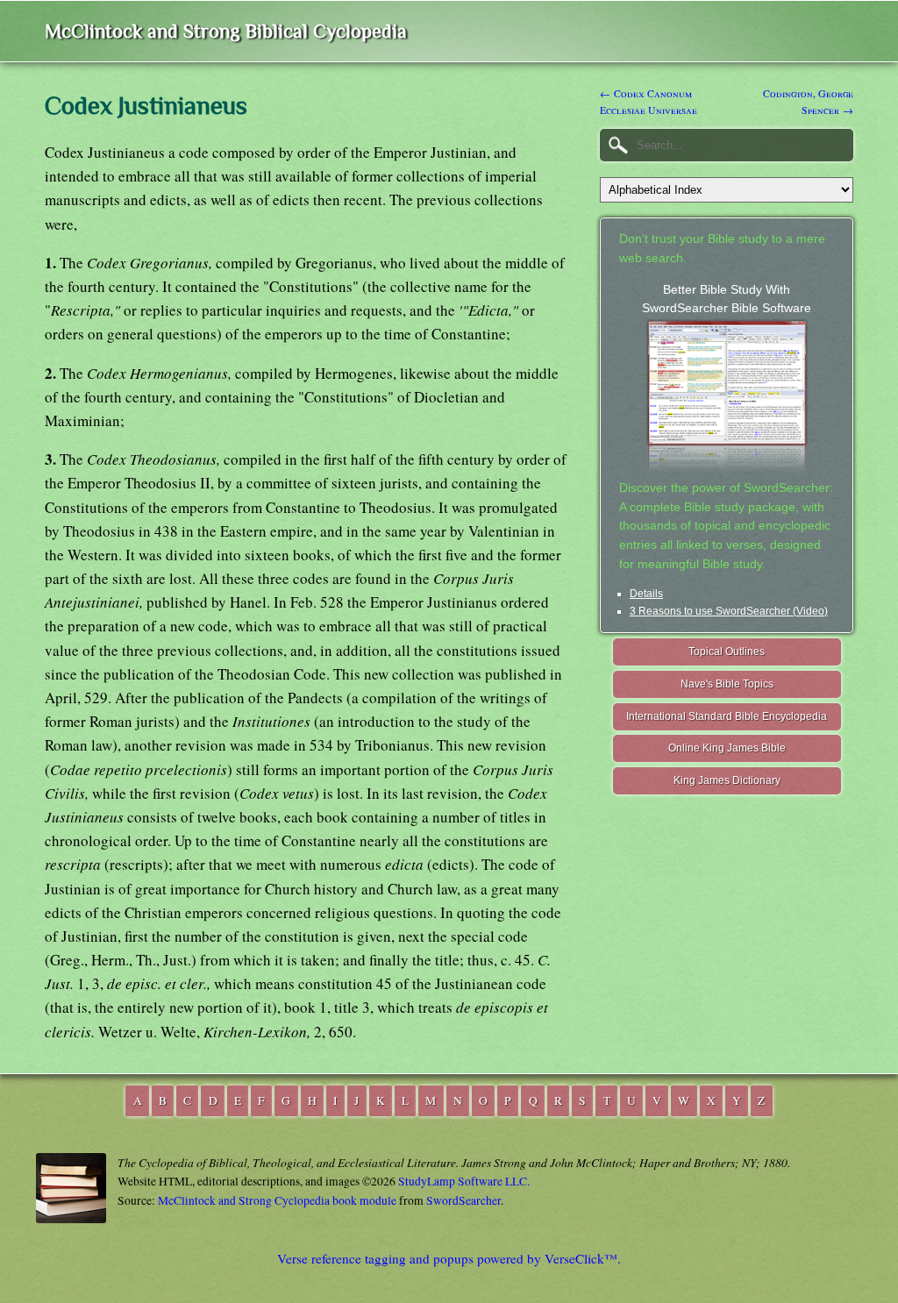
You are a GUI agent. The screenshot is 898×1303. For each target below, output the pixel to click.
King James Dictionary (727, 780)
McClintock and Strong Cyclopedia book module (277, 1200)
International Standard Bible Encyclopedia (726, 716)
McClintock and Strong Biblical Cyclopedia (226, 31)
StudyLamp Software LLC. (464, 1181)
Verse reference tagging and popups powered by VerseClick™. (449, 1258)
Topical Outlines (726, 651)
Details (646, 593)
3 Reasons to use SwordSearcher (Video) (729, 611)
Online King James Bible (727, 748)
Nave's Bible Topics (727, 684)
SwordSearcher (463, 1200)
